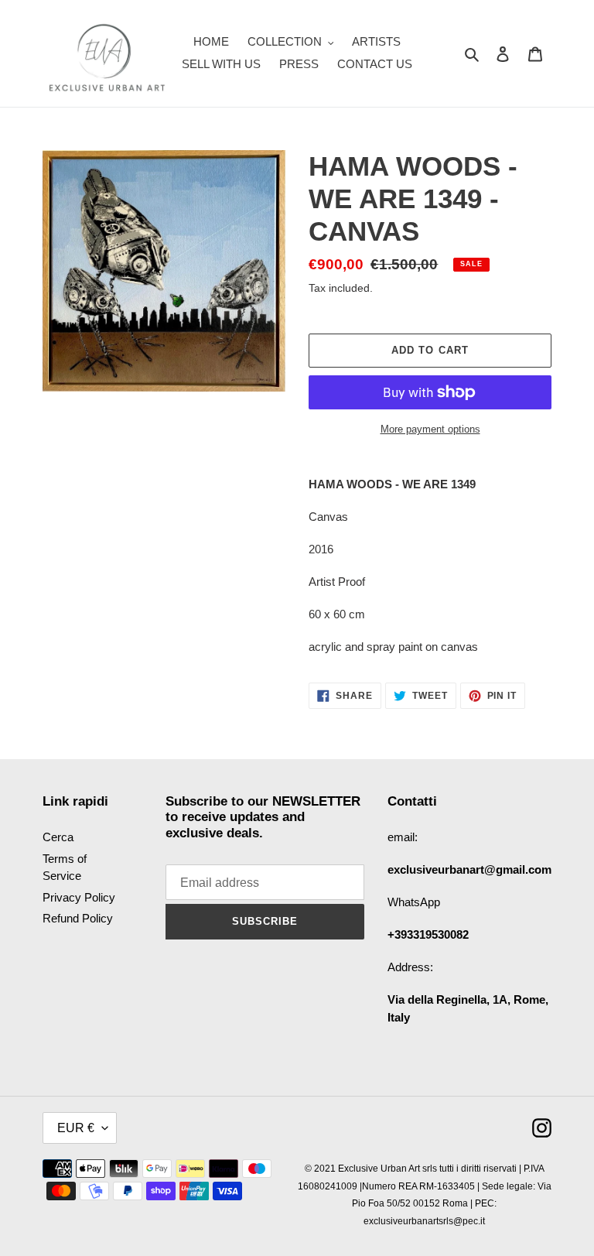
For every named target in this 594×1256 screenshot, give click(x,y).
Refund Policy (78, 918)
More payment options (430, 429)
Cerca (58, 837)
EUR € (75, 1128)
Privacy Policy (79, 897)
